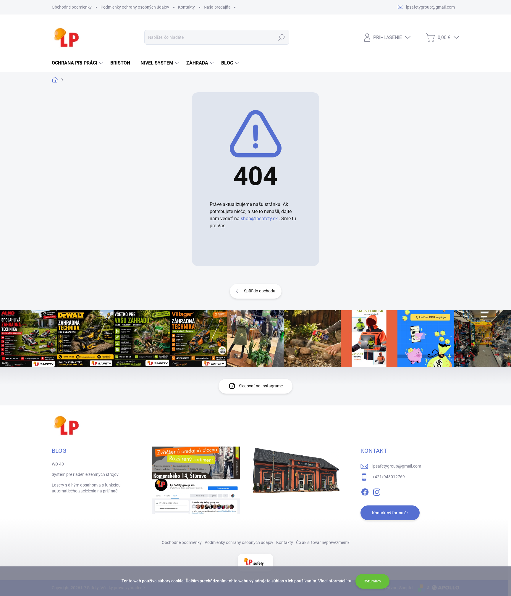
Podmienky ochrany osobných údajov (135, 7)
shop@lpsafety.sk (259, 218)
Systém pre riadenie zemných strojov (85, 474)
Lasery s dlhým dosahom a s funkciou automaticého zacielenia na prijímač (86, 488)
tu (349, 581)
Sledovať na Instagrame (261, 386)
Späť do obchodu (259, 291)
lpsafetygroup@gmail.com (396, 466)
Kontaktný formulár (390, 512)
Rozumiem (372, 581)
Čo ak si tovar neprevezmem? (323, 542)
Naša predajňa (217, 7)
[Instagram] (376, 491)
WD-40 (58, 464)
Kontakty (186, 7)
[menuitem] (78, 63)
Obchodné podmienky (72, 7)
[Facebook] (364, 491)
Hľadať (281, 37)
